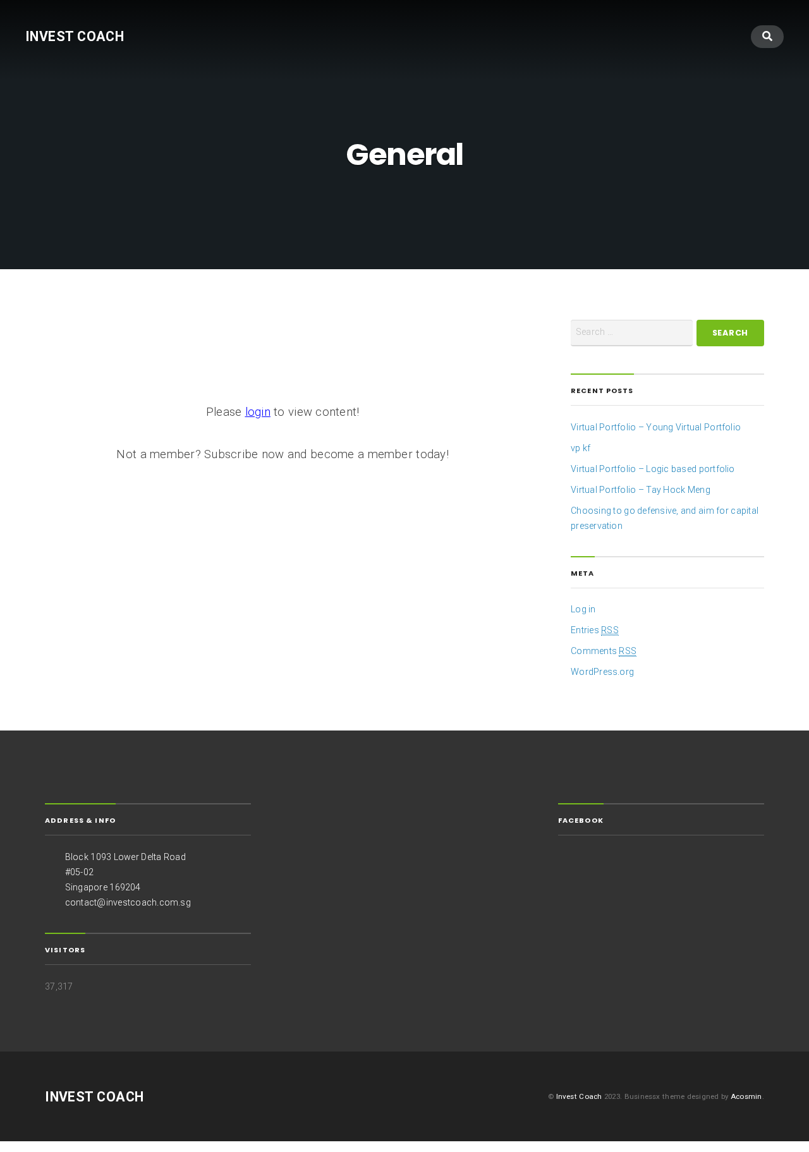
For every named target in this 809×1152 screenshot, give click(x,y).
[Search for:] (632, 333)
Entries (595, 630)
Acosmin (746, 1096)
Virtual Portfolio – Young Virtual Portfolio (656, 427)
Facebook (581, 820)
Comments (603, 651)
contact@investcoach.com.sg (128, 902)
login (258, 412)
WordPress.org (602, 672)
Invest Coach (74, 36)
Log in (583, 609)
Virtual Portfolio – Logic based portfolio (653, 469)
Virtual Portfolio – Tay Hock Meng (640, 490)
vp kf (580, 448)
